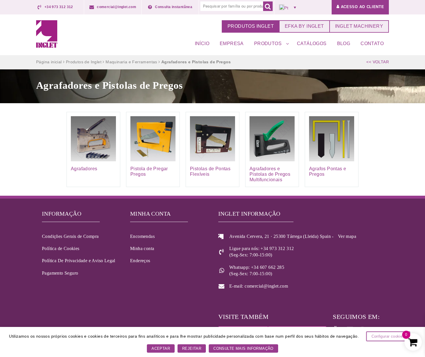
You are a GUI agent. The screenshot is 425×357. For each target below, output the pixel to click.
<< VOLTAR (377, 62)
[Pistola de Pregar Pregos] (153, 149)
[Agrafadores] (93, 149)
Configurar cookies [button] (388, 336)
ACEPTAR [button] (160, 348)
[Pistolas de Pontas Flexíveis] (212, 149)
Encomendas (142, 236)
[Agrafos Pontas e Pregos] (331, 149)
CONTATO (372, 43)
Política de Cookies (61, 248)
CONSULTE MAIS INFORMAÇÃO (243, 348)
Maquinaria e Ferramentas (131, 62)
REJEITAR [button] (191, 348)
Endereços (140, 260)
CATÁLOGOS (312, 43)
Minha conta (142, 248)
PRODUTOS (268, 43)
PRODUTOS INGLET (251, 26)
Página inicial (49, 62)
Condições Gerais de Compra (70, 236)
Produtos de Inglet (83, 62)
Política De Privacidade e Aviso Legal (78, 260)
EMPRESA (232, 43)
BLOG (343, 43)
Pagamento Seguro (60, 273)
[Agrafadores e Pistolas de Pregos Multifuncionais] (272, 149)
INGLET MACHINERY (359, 26)
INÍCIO (202, 43)
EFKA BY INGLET (304, 26)
